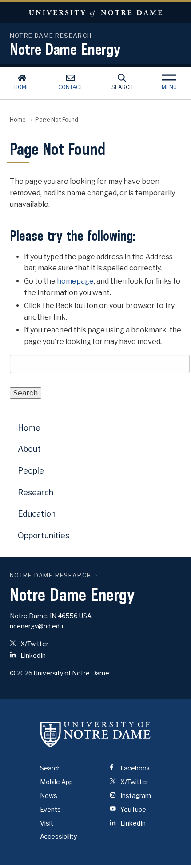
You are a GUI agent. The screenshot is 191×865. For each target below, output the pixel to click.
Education (37, 513)
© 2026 (21, 673)
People (31, 470)
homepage (75, 281)
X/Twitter (33, 644)
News (48, 795)
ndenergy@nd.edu (36, 626)
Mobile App (56, 782)
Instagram (135, 795)
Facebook (134, 768)
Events (50, 809)
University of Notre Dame (95, 12)
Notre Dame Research (51, 575)
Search (122, 87)
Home (21, 87)
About (29, 449)
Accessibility (58, 836)
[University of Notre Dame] (95, 734)
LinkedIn (32, 655)
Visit (46, 823)
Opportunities (43, 535)
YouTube (132, 809)
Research (35, 492)
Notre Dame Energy (65, 48)
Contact (70, 87)
